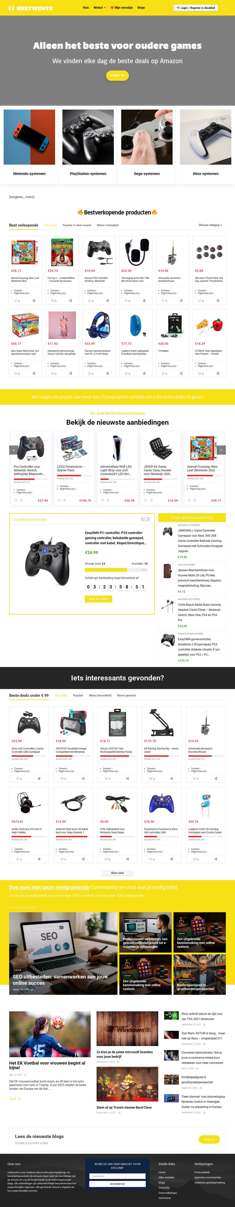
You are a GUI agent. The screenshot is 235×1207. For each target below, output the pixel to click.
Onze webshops (168, 1192)
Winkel (98, 7)
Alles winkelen (166, 1177)
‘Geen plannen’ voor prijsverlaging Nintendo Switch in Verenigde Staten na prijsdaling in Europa (203, 1102)
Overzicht (164, 1187)
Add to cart (113, 604)
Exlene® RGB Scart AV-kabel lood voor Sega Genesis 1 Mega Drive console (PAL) (72, 832)
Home (162, 1172)
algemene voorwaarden (207, 1177)
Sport (13, 1099)
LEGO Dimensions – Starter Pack (28, 468)
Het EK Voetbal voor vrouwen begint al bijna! (47, 1065)
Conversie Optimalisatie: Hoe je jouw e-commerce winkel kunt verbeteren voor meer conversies (202, 1058)
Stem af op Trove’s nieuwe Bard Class (124, 1107)
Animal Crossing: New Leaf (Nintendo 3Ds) (25, 279)
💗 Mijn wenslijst (121, 7)
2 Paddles (163, 350)
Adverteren (165, 1198)
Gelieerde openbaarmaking (209, 1182)
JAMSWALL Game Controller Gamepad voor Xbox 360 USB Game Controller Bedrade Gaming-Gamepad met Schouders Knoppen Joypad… (200, 541)
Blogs (141, 7)
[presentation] (13, 450)
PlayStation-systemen (190, 634)
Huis (86, 7)
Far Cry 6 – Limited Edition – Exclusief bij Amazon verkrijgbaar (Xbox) (61, 281)
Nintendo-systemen (189, 525)
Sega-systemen (186, 564)
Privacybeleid (201, 1172)
